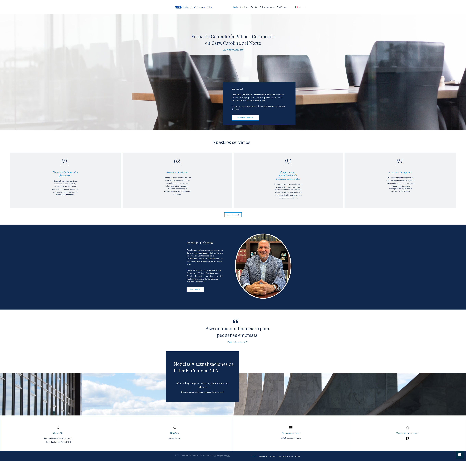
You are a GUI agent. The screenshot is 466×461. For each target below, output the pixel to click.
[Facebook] (407, 438)
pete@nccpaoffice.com (291, 438)
